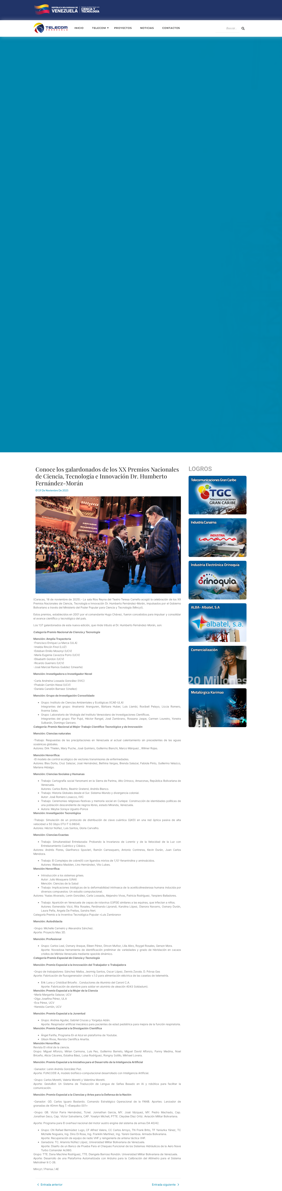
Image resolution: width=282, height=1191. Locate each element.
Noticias (147, 27)
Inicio (79, 27)
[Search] (243, 28)
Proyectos (123, 27)
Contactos (171, 27)
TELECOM (99, 27)
